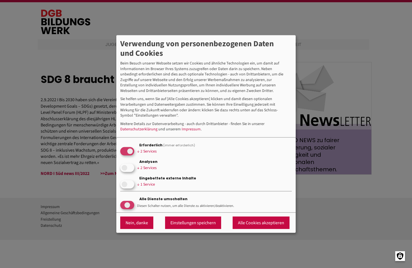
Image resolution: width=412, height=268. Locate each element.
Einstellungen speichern (193, 223)
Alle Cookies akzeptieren (261, 223)
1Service (146, 184)
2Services (147, 151)
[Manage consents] (400, 256)
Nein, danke (137, 223)
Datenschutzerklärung (139, 129)
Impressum (191, 129)
